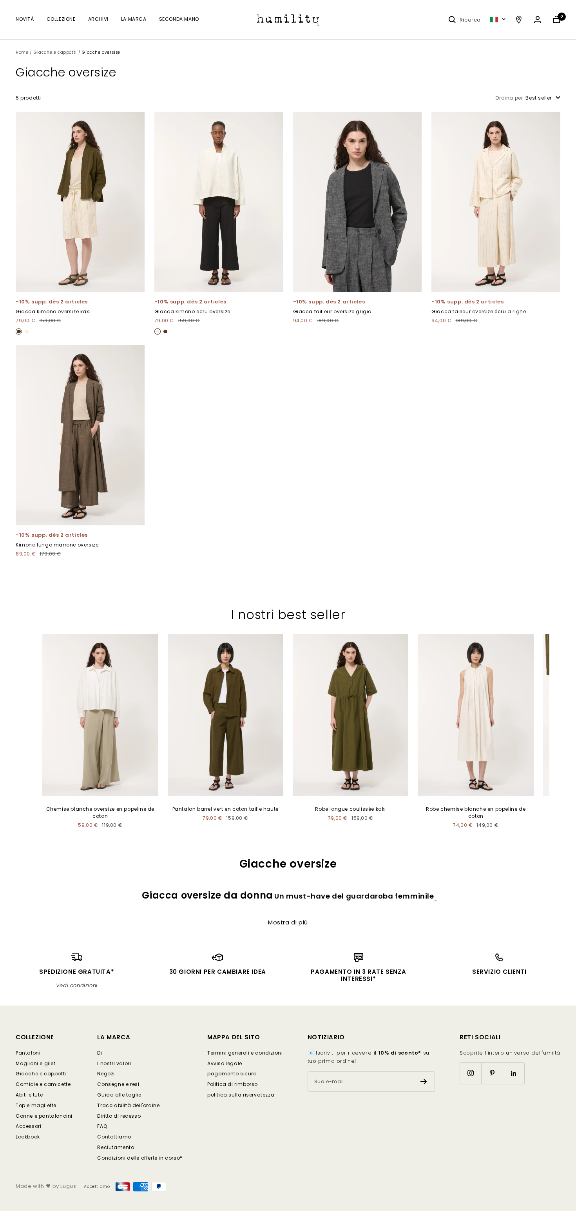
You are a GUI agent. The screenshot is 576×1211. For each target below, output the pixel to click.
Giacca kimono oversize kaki (53, 311)
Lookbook (28, 1136)
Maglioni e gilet (36, 1063)
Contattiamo (114, 1136)
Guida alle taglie (119, 1094)
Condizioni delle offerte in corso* (139, 1158)
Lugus (68, 1186)
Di (99, 1052)
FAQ (102, 1126)
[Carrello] (556, 19)
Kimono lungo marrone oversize (57, 544)
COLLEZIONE (61, 19)
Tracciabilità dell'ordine (128, 1105)
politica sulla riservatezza (240, 1094)
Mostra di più (288, 922)
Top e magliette (36, 1105)
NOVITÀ (25, 19)
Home (22, 52)
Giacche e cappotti (55, 52)
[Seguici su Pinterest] (492, 1073)
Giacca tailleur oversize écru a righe (478, 311)
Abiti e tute (29, 1094)
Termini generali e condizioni (245, 1052)
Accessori (28, 1126)
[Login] (537, 19)
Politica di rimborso (232, 1084)
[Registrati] (423, 1081)
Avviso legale (224, 1063)
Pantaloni (28, 1052)
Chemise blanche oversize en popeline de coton (100, 812)
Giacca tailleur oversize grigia (332, 311)
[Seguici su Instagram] (470, 1073)
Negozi (106, 1073)
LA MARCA (134, 19)
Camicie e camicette (43, 1084)
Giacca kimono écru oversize (192, 311)
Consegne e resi (118, 1084)
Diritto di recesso (119, 1116)
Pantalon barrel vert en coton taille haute (225, 809)
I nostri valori (114, 1063)
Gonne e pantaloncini (44, 1116)
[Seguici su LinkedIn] (513, 1073)
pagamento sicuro (232, 1073)
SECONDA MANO (179, 19)
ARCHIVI (98, 19)
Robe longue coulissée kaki (350, 809)
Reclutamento (115, 1147)
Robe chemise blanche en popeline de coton (475, 812)
